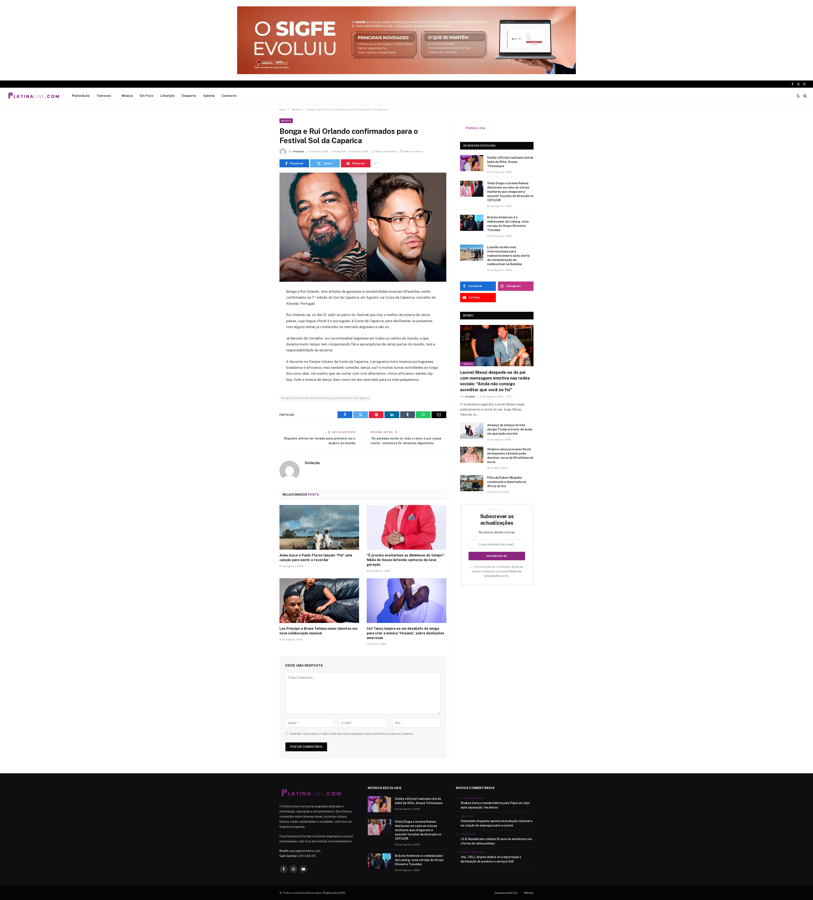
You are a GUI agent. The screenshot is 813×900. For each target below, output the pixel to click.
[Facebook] (264, 302)
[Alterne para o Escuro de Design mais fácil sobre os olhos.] (798, 95)
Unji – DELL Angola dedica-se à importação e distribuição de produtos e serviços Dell (491, 859)
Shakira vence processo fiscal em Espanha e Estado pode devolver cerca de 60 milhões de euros (510, 456)
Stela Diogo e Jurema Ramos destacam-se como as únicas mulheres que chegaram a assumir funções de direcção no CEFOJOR (510, 192)
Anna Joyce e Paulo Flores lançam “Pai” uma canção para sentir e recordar (315, 557)
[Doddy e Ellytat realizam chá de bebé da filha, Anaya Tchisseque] (471, 163)
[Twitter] (264, 313)
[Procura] (805, 96)
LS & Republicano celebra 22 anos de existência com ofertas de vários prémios (496, 841)
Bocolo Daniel (470, 852)
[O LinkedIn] (264, 324)
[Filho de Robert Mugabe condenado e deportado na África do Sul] (471, 483)
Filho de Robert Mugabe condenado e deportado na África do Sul (506, 482)
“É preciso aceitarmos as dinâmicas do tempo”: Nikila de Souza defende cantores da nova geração (406, 560)
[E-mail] (264, 346)
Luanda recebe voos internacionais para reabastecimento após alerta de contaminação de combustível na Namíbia (508, 255)
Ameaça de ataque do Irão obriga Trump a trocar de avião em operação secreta (509, 429)
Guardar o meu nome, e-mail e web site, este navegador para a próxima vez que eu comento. (352, 733)
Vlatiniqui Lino (470, 798)
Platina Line (475, 128)
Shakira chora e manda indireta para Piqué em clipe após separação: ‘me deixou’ (495, 805)
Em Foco (146, 95)
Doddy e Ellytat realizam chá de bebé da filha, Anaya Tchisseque (510, 162)
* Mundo (467, 364)
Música (127, 95)
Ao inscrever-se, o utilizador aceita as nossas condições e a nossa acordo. (497, 571)
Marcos (466, 834)
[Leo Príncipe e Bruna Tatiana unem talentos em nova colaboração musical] (319, 600)
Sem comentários (387, 151)
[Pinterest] (264, 335)
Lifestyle (167, 95)
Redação (298, 151)
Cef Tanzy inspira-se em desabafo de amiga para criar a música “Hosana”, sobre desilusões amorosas (405, 633)
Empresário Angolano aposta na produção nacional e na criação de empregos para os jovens (496, 823)
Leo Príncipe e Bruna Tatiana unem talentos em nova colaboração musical (318, 631)
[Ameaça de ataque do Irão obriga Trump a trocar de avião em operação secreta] (471, 431)
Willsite (529, 892)
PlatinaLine (81, 95)
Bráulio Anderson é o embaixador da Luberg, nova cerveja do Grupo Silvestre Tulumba (508, 224)
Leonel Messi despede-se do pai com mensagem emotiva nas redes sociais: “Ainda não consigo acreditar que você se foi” (495, 381)
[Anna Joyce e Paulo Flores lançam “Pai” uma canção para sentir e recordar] (319, 527)
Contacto (229, 95)
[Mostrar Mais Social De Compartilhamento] (376, 163)
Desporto (189, 95)
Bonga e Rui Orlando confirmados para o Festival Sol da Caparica (326, 398)
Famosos (104, 95)
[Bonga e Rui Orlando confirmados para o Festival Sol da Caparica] (362, 227)
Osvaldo (470, 396)
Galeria (208, 95)
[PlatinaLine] (33, 96)
